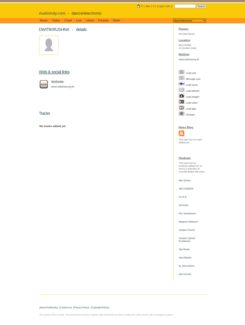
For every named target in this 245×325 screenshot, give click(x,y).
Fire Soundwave (187, 213)
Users (90, 20)
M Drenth (183, 205)
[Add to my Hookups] (182, 114)
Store (116, 20)
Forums (103, 20)
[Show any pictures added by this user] (182, 96)
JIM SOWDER (186, 188)
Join (168, 6)
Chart (68, 20)
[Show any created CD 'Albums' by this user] (182, 90)
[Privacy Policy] (81, 307)
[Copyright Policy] (100, 307)
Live (79, 20)
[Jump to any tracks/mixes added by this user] (182, 84)
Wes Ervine (185, 180)
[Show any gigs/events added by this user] (182, 108)
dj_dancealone (186, 266)
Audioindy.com (52, 13)
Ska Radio (184, 249)
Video (56, 20)
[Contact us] (65, 307)
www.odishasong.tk (62, 86)
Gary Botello (185, 257)
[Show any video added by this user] (182, 102)
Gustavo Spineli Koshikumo (187, 240)
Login (161, 6)
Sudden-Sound (187, 230)
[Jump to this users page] (182, 72)
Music (44, 20)
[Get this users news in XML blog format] (180, 133)
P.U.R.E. (183, 197)
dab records (185, 274)
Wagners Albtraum (188, 221)
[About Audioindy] (48, 307)
